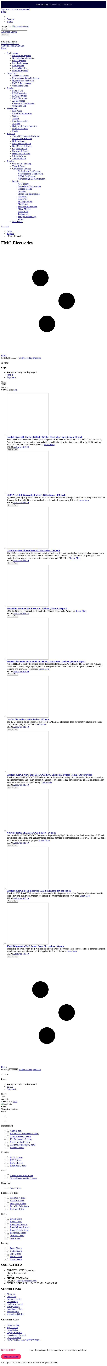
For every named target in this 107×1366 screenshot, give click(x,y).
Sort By (4, 358)
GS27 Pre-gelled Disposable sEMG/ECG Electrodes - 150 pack (36, 495)
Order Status (12, 1330)
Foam (16, 1248)
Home (9, 231)
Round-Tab (18, 1224)
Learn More (49, 444)
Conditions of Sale (15, 1309)
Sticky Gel (18, 1203)
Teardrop (17, 1235)
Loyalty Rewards (14, 1332)
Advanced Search (9, 32)
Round (16, 1221)
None (16, 1259)
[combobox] (14, 29)
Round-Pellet (19, 1230)
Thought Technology (22, 1145)
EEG (15, 1160)
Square (16, 1219)
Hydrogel (17, 1209)
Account (10, 19)
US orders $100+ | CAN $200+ (54, 5)
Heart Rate (18, 1166)
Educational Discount (16, 1335)
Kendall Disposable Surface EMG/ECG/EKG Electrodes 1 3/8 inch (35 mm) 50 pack (46, 661)
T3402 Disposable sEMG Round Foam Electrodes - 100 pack (35, 946)
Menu (3, 48)
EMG (16, 1163)
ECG (16, 1157)
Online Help (12, 1301)
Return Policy (13, 1311)
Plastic (16, 1256)
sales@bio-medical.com (26, 1281)
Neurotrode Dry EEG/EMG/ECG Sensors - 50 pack (31, 833)
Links (3, 12)
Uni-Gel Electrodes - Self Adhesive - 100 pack (28, 719)
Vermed (17, 1147)
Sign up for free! (11, 1356)
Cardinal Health (20, 1136)
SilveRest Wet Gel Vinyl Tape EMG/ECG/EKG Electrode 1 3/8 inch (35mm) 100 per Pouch (49, 775)
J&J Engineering (20, 1139)
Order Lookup (13, 1325)
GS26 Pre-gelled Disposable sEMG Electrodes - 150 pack (33, 550)
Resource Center (14, 1299)
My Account (12, 1327)
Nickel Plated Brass (21, 1175)
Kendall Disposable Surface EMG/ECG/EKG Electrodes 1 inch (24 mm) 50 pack (44, 437)
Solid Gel (17, 1198)
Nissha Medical (20, 1142)
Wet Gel (17, 1200)
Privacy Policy (13, 1306)
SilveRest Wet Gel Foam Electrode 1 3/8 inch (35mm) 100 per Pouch (39, 891)
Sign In (10, 21)
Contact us (11, 1296)
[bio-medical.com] (20, 26)
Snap (15, 1188)
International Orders (15, 1314)
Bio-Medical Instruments (24, 1133)
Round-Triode (19, 1227)
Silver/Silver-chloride (23, 1178)
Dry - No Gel (19, 1206)
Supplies (10, 233)
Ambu (15, 1131)
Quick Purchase (14, 1337)
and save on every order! (15, 9)
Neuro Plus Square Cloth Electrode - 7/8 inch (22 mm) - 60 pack (37, 608)
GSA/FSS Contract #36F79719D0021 (24, 1340)
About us (11, 1294)
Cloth (16, 1251)
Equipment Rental (15, 1304)
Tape (15, 1254)
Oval (15, 1238)
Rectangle (18, 1233)
